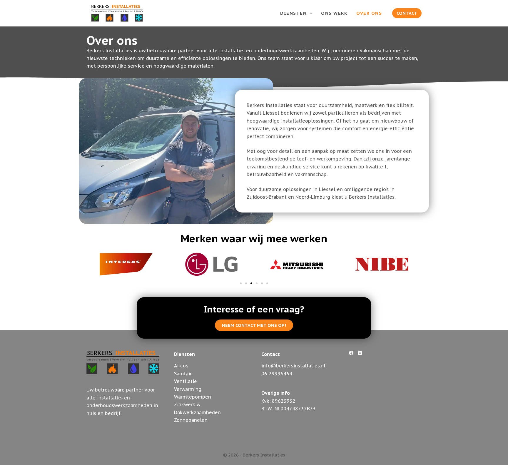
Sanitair (183, 374)
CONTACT (407, 13)
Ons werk (334, 13)
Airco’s (181, 366)
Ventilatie (185, 381)
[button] (241, 283)
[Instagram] (360, 353)
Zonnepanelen (191, 420)
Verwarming (187, 389)
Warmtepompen (192, 397)
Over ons (369, 13)
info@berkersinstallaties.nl (293, 366)
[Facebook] (351, 353)
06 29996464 (276, 374)
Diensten (293, 13)
